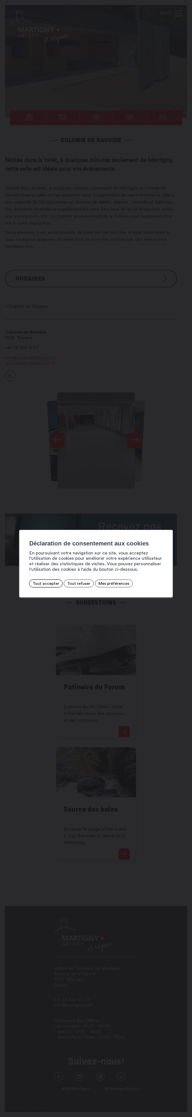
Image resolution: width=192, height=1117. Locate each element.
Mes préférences (113, 584)
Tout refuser (78, 584)
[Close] (168, 524)
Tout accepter (46, 584)
